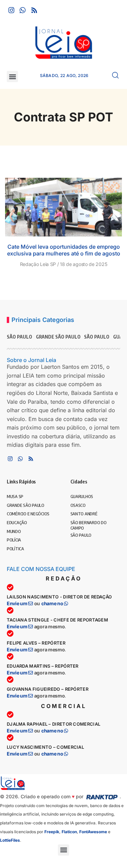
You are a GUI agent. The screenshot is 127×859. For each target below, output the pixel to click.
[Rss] (34, 10)
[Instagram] (11, 10)
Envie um (17, 603)
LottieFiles (10, 840)
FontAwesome (93, 831)
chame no (52, 603)
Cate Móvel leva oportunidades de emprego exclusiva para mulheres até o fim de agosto (63, 250)
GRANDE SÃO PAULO (58, 337)
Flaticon (69, 831)
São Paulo (96, 337)
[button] (12, 76)
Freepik (51, 831)
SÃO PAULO (19, 337)
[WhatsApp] (22, 10)
